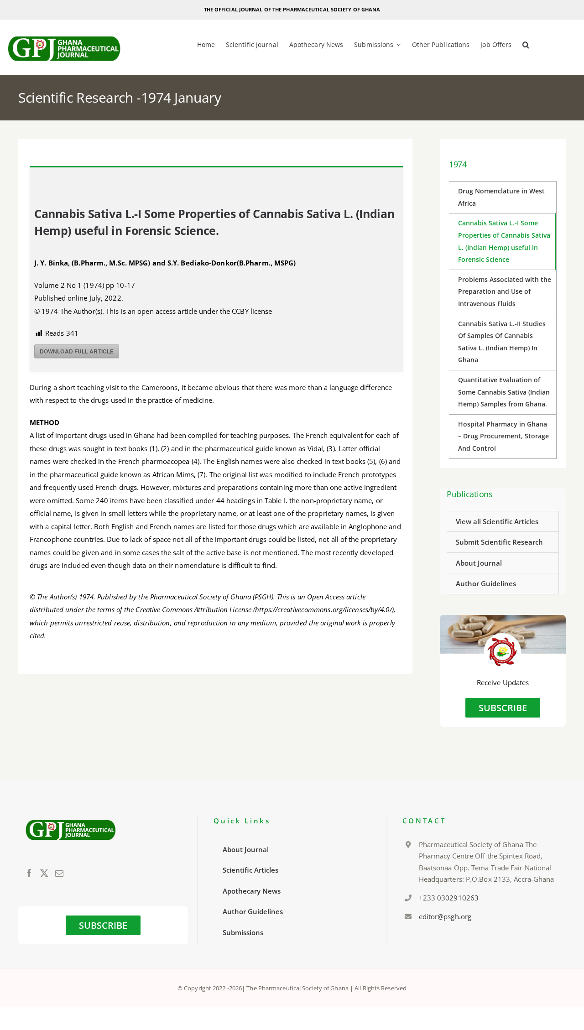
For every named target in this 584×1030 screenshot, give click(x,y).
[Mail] (59, 873)
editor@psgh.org (445, 916)
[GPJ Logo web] (64, 33)
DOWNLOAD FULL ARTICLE (77, 351)
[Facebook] (29, 873)
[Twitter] (44, 873)
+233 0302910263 (449, 897)
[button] (526, 45)
